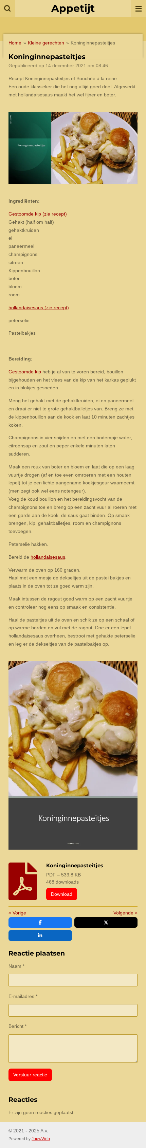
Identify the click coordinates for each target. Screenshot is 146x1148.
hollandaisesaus (48, 557)
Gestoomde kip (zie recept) (37, 214)
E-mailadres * (22, 996)
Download (61, 894)
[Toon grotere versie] (73, 148)
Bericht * (17, 1026)
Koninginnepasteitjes (93, 42)
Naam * (16, 966)
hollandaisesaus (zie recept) (38, 307)
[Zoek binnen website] (7, 8)
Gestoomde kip (24, 371)
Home (14, 42)
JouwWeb (41, 1138)
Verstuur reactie (30, 1074)
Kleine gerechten (46, 42)
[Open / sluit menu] (138, 8)
